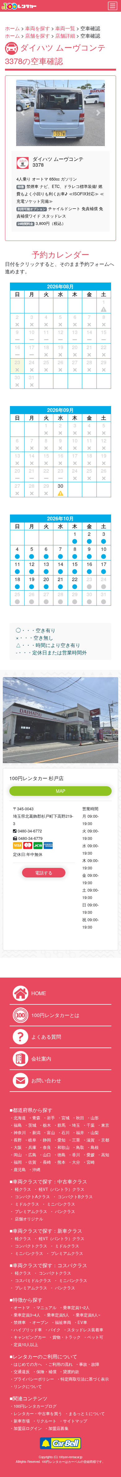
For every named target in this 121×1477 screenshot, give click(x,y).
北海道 (20, 1118)
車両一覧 (65, 28)
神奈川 (20, 1132)
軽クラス (22, 1189)
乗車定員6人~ (88, 1315)
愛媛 (91, 1155)
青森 (36, 1118)
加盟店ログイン (28, 1428)
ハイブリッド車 (28, 1330)
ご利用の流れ (60, 1364)
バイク (54, 1330)
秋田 (80, 1118)
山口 (47, 1155)
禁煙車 (20, 1322)
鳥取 (80, 1147)
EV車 (82, 1322)
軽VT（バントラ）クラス (61, 1189)
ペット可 (95, 1337)
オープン (40, 1322)
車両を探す (37, 28)
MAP (60, 791)
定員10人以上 (26, 1344)
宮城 (65, 1118)
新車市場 (22, 1421)
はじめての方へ (28, 1364)
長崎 (47, 1162)
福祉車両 (63, 1322)
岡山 (18, 1155)
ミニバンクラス (60, 1204)
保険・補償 (46, 1371)
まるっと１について (87, 1413)
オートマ (22, 1307)
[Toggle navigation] (112, 6)
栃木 (47, 1125)
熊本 (61, 1162)
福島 (18, 1125)
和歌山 (63, 1147)
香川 (76, 1155)
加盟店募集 (58, 1428)
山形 (95, 1118)
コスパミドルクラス (32, 1280)
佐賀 (32, 1162)
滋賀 (91, 1140)
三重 (76, 1140)
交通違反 (22, 1371)
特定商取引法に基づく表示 (84, 1379)
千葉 (91, 1125)
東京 (105, 1125)
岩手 (51, 1118)
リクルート (46, 1421)
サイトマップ (75, 1421)
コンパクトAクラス (32, 1196)
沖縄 (36, 1169)
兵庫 (32, 1147)
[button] (22, 113)
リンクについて (28, 1386)
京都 (105, 1140)
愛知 (61, 1140)
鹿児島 (20, 1169)
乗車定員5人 (58, 1315)
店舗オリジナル (28, 1219)
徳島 (61, 1155)
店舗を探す (37, 35)
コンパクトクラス (30, 1246)
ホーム (12, 28)
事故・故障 (89, 1364)
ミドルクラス (26, 1204)
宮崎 (91, 1162)
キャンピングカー (30, 1337)
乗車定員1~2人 (76, 1307)
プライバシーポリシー (34, 1379)
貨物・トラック (66, 1337)
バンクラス (64, 1211)
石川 (65, 1132)
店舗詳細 (65, 35)
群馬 (61, 1125)
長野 (18, 1140)
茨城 (32, 1125)
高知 (105, 1155)
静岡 (47, 1140)
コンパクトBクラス (74, 1196)
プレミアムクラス (30, 1211)
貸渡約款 (71, 1371)
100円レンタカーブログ (35, 1406)
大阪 (18, 1147)
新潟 (36, 1132)
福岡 (18, 1162)
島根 (95, 1147)
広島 (32, 1155)
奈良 (47, 1147)
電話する (43, 872)
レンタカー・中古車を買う (38, 1413)
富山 (51, 1132)
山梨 (95, 1132)
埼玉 (76, 1125)
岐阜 (32, 1140)
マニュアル (46, 1307)
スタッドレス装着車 (85, 1330)
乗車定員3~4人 (27, 1315)
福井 (80, 1132)
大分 (76, 1162)
